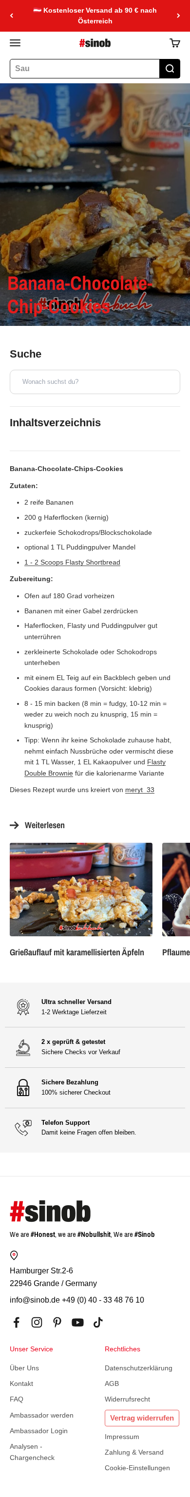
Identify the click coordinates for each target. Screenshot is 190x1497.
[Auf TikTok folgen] (98, 1322)
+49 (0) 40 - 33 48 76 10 (103, 1300)
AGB (112, 1383)
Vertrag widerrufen (142, 1418)
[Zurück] (11, 16)
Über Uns (24, 1368)
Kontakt (21, 1383)
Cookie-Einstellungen (137, 1468)
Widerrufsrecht (127, 1399)
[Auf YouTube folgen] (77, 1322)
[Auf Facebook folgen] (16, 1322)
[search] (169, 68)
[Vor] (178, 16)
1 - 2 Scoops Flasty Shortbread (72, 562)
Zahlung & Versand (134, 1452)
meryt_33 (139, 790)
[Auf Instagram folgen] (36, 1322)
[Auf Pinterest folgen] (57, 1322)
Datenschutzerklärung (138, 1368)
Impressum (122, 1436)
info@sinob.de (35, 1300)
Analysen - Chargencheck (32, 1451)
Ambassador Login (39, 1431)
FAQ (16, 1399)
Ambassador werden (42, 1415)
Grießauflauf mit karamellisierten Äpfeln (77, 952)
